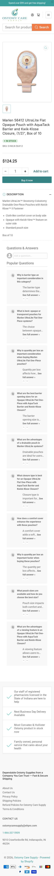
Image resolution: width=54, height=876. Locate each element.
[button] (24, 298)
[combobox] (27, 27)
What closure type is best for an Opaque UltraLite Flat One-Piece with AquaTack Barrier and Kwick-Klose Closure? (29, 482)
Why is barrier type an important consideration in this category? (30, 278)
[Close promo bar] (52, 2)
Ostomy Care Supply (26, 857)
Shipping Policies (11, 800)
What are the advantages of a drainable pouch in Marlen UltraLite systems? (30, 443)
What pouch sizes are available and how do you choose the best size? (29, 594)
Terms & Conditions (13, 809)
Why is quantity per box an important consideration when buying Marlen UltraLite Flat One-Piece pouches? (30, 357)
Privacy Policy (10, 796)
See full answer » (31, 295)
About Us (7, 788)
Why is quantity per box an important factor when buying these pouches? (30, 558)
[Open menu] (48, 15)
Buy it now (27, 180)
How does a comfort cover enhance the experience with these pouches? (30, 521)
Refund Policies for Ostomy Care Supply (24, 804)
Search (44, 27)
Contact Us (8, 792)
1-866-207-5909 (11, 832)
